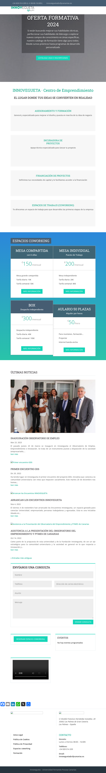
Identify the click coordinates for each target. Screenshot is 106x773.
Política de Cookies (21, 739)
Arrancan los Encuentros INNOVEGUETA (36, 500)
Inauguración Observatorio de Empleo (35, 438)
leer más (14, 454)
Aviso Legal (18, 735)
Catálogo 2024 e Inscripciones (53, 58)
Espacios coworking (21, 748)
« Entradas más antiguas (21, 558)
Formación (17, 753)
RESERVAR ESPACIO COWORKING (30, 639)
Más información (31, 291)
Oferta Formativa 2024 (53, 21)
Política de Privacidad (22, 744)
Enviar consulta (83, 622)
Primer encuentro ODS (25, 469)
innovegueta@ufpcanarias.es (71, 756)
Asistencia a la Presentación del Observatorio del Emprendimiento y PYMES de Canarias (43, 532)
